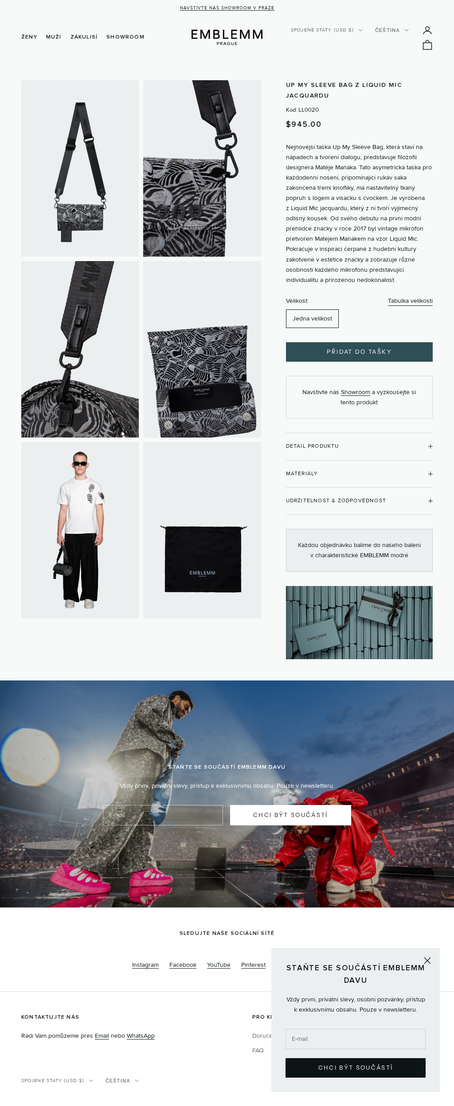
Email (102, 1036)
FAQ (258, 1050)
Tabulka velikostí (410, 301)
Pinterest (253, 965)
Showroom (125, 37)
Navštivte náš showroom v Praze (227, 8)
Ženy (29, 37)
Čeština (387, 30)
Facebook (182, 965)
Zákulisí (84, 37)
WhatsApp (141, 1036)
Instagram (145, 965)
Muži (54, 37)
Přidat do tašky (359, 351)
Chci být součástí (355, 1067)
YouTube (219, 965)
